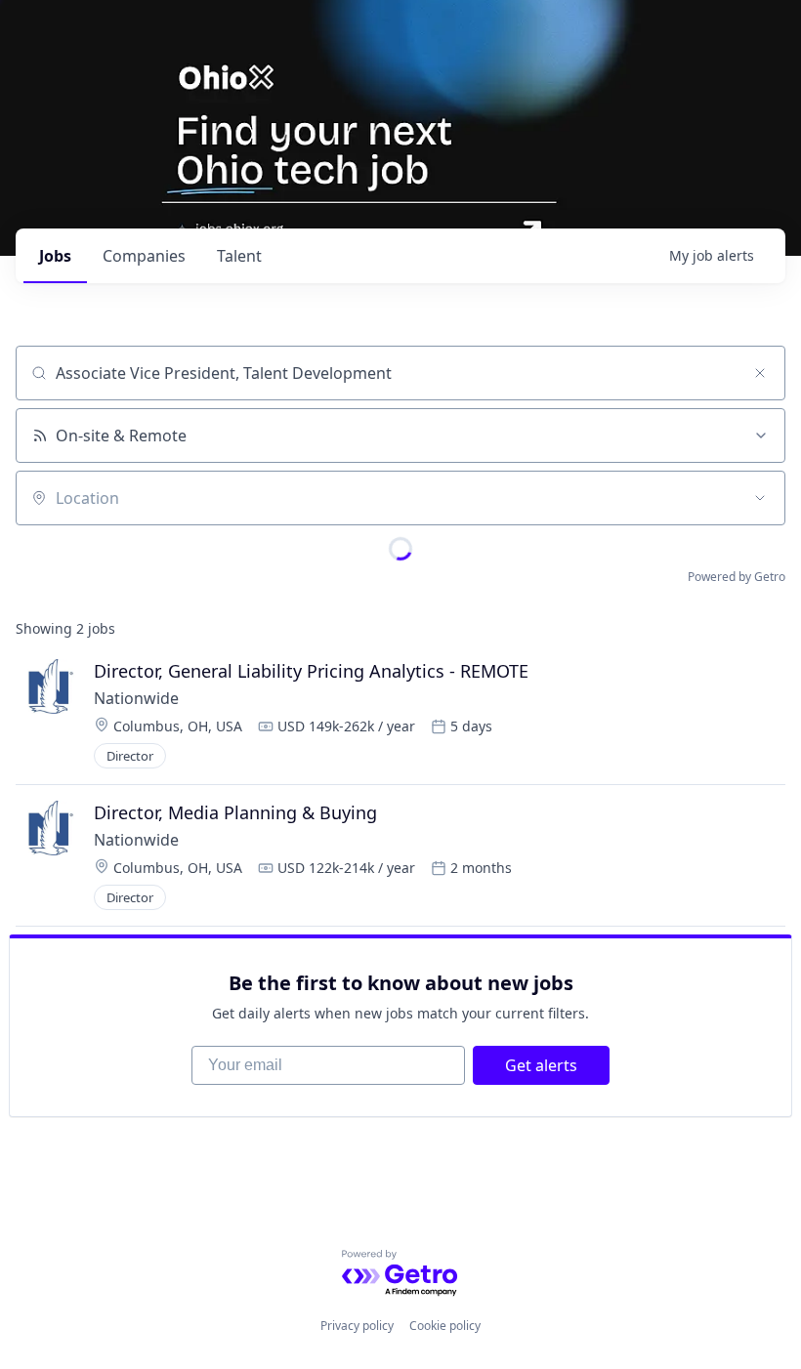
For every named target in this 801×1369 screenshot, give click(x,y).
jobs (55, 256)
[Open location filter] (759, 498)
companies (144, 256)
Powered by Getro (736, 576)
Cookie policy (445, 1325)
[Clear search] (759, 373)
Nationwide (136, 698)
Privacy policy (357, 1325)
